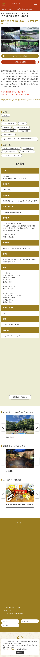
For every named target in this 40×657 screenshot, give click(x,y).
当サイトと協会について (12, 607)
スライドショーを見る (20, 56)
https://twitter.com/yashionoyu (14, 336)
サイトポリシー (11, 649)
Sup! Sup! (10, 437)
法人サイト (6, 621)
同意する (20, 652)
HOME (4, 9)
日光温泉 (9, 471)
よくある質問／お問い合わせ (13, 614)
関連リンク (7, 610)
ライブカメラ (7, 625)
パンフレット (26, 621)
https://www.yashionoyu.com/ (13, 212)
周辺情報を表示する (20, 397)
